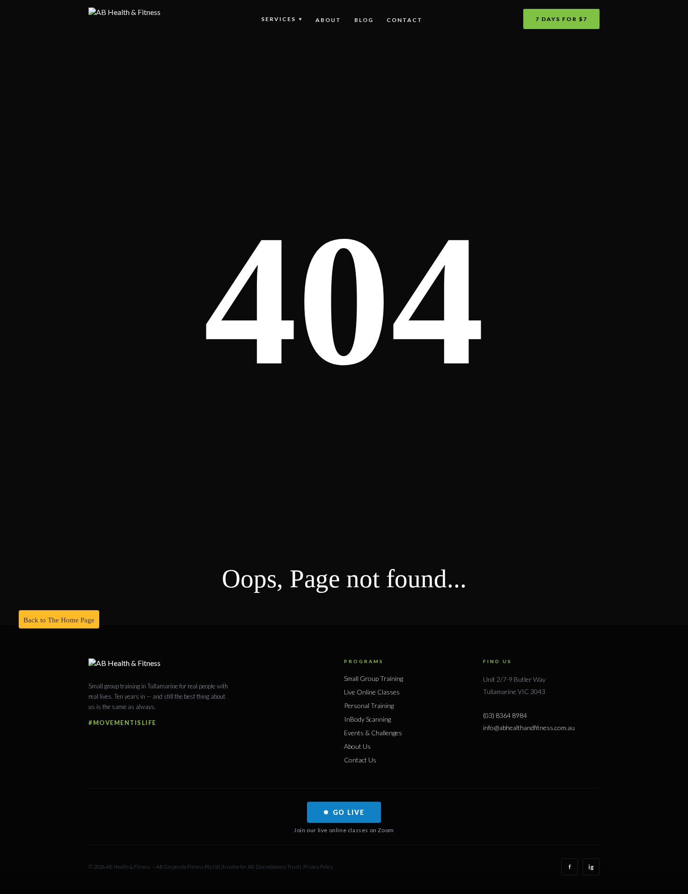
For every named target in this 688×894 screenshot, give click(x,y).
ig (591, 867)
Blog (363, 19)
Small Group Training (373, 678)
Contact (405, 19)
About (328, 19)
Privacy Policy (318, 867)
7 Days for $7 (561, 18)
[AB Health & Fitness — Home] (124, 18)
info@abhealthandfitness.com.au (529, 727)
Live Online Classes (372, 692)
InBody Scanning (367, 719)
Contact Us (360, 760)
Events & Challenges (373, 733)
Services (281, 18)
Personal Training (369, 705)
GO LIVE (349, 812)
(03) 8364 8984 (505, 715)
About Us (357, 746)
